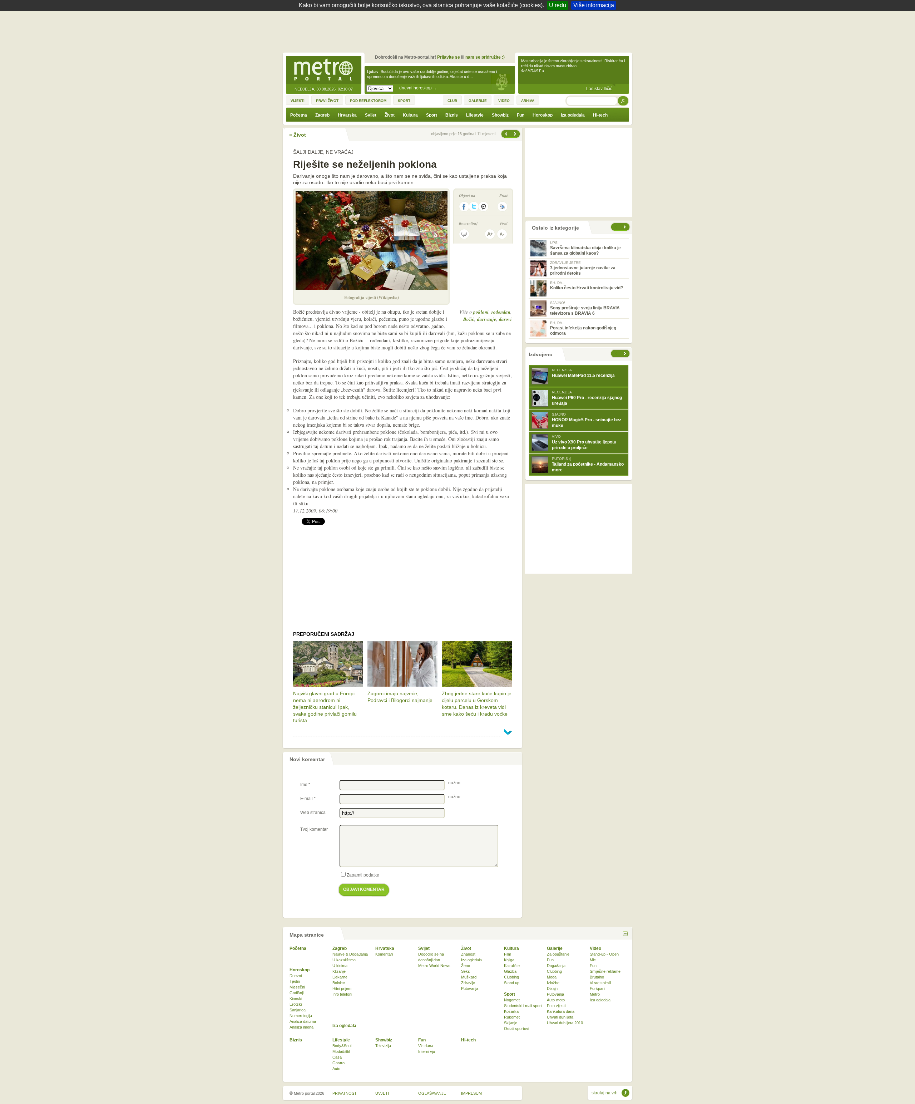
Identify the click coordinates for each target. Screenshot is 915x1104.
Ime (305, 784)
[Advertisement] (459, 30)
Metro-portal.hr (323, 70)
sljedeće (625, 353)
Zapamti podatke (363, 875)
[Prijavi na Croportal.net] (484, 206)
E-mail (308, 798)
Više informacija (593, 5)
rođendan (500, 312)
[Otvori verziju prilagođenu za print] (502, 206)
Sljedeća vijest (506, 133)
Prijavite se (448, 57)
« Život (297, 135)
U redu (557, 5)
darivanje (486, 319)
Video (595, 948)
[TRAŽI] (623, 100)
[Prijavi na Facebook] (464, 206)
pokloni (481, 312)
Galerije (555, 948)
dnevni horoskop (418, 87)
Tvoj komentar (314, 829)
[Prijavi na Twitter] (474, 206)
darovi (505, 319)
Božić (468, 319)
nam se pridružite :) (485, 57)
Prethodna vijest (516, 133)
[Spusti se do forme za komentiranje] (464, 234)
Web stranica (313, 812)
